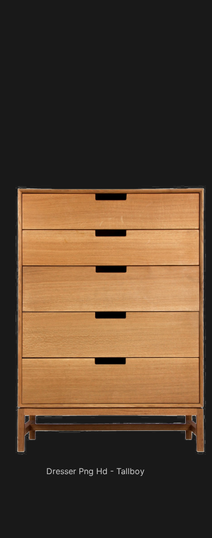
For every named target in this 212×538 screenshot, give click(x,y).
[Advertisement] (112, 111)
